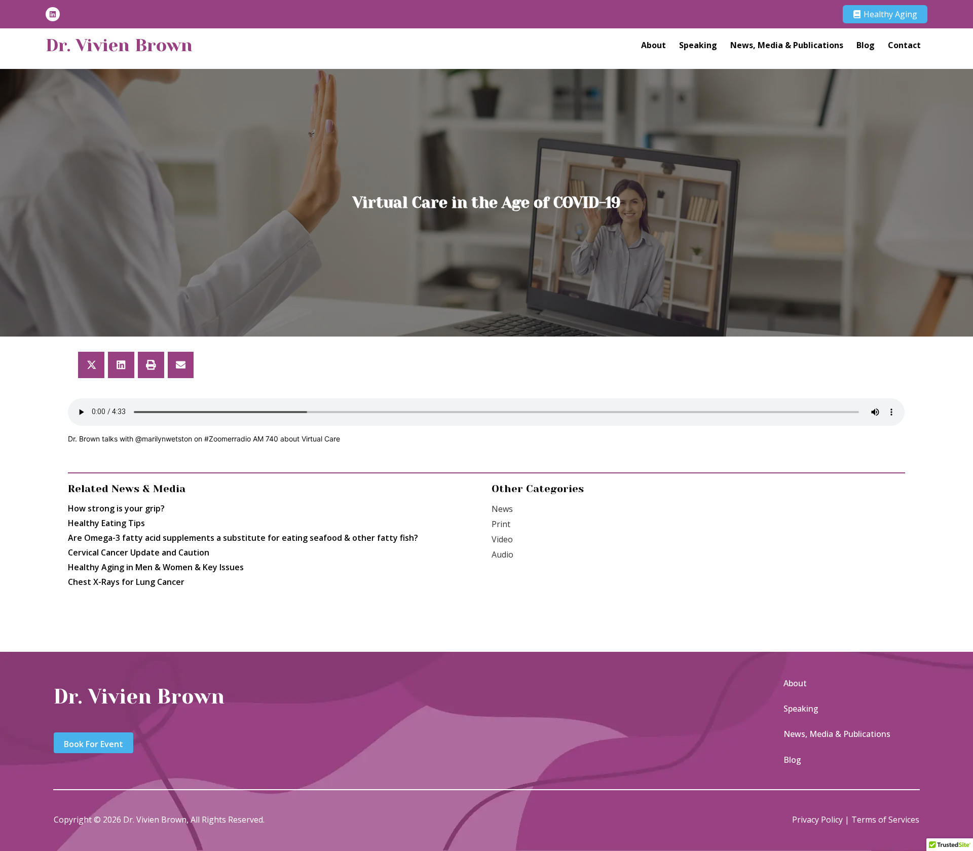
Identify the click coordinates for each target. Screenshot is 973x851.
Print (501, 524)
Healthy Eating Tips (106, 523)
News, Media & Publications (786, 45)
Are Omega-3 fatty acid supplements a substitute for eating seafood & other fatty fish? (243, 537)
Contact (904, 45)
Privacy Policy (817, 819)
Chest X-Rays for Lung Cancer (126, 581)
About (653, 45)
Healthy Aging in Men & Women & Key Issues (156, 567)
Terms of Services (885, 819)
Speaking (698, 45)
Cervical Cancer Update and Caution (138, 552)
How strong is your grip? (116, 508)
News (502, 508)
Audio (502, 554)
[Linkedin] (53, 14)
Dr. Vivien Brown (119, 45)
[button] (91, 365)
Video (502, 539)
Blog (865, 45)
